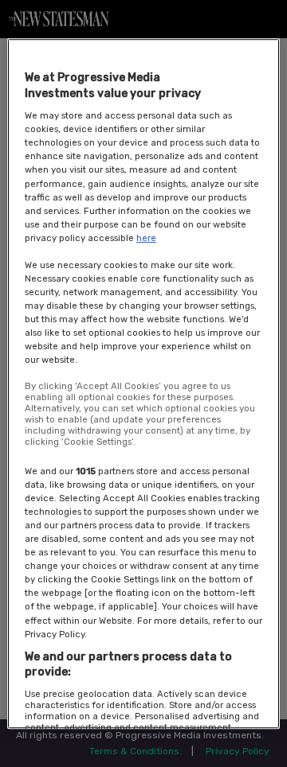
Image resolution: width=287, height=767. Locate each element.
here (146, 237)
